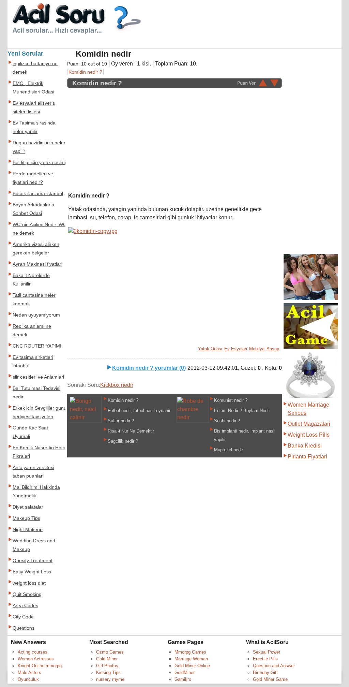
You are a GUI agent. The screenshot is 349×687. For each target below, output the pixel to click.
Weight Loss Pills (309, 435)
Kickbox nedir (116, 385)
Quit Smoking (27, 594)
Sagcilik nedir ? (123, 441)
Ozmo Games (110, 652)
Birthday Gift (265, 672)
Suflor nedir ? (121, 420)
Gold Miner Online (192, 665)
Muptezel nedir (228, 449)
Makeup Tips (26, 518)
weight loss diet (29, 583)
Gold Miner (107, 658)
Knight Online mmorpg (40, 665)
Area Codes (25, 605)
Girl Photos (107, 665)
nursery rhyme (110, 679)
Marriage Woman (191, 658)
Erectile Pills (265, 658)
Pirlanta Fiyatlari (307, 456)
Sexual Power (266, 652)
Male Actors (29, 672)
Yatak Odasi (210, 348)
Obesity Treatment (32, 560)
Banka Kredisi (305, 446)
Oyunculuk (28, 679)
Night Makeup (28, 529)
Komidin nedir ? (85, 72)
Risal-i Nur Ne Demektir (131, 431)
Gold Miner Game (270, 679)
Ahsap (273, 348)
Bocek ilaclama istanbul (38, 193)
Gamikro (182, 679)
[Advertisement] (125, 136)
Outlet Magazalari (309, 424)
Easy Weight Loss (32, 571)
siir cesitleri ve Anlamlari (38, 377)
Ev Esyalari (235, 348)
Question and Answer (274, 665)
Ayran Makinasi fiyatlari (37, 264)
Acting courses (32, 652)
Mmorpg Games (190, 652)
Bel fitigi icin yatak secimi (39, 162)
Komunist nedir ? (230, 400)
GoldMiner (184, 672)
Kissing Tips (108, 672)
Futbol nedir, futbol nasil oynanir (139, 410)
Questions (23, 628)
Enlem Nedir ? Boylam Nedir (242, 410)
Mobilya (256, 348)
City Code (23, 616)
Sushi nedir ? (227, 420)
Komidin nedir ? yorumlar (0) (149, 368)
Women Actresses (36, 658)
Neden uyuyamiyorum (36, 315)
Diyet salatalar (28, 507)
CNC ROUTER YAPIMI (37, 346)
